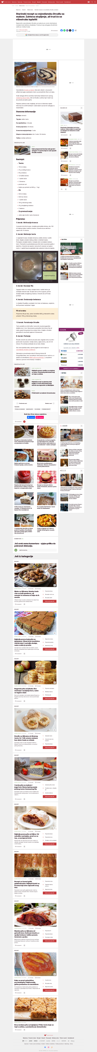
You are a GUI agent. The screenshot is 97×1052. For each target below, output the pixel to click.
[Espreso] (35, 1041)
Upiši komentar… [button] (23, 550)
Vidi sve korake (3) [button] (49, 698)
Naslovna (18, 9)
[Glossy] (72, 1041)
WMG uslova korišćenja (36, 357)
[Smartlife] (64, 1041)
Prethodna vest (23, 403)
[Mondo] (24, 1041)
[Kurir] (30, 1041)
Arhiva (71, 1043)
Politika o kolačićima (50, 1043)
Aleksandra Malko (23, 29)
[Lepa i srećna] (48, 1041)
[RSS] (51, 1047)
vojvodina (37, 409)
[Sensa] (53, 1041)
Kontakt (43, 1043)
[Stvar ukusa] (6, 2)
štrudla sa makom (29, 90)
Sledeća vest (48, 403)
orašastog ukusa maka (22, 98)
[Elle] (58, 1041)
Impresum (26, 1043)
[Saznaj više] (81, 239)
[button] (54, 30)
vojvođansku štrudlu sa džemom (25, 349)
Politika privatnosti (59, 1043)
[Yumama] (42, 1041)
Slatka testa (30, 9)
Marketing (67, 1043)
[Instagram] (48, 1047)
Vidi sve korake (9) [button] (49, 796)
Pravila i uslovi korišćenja (35, 1043)
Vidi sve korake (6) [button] (49, 601)
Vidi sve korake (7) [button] (49, 747)
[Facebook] (45, 1047)
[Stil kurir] (68, 1041)
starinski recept (46, 409)
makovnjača (29, 409)
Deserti (24, 9)
